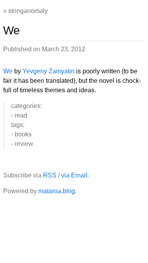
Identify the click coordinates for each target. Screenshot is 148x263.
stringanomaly (28, 10)
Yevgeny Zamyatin (48, 71)
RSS (49, 175)
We (8, 71)
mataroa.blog (56, 191)
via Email (74, 175)
